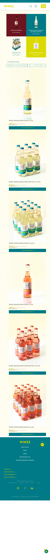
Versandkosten (13, 124)
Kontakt (38, 482)
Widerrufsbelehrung (13, 482)
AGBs (27, 482)
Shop (25, 450)
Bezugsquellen (25, 457)
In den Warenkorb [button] (26, 128)
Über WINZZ (25, 447)
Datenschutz (21, 482)
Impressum (33, 482)
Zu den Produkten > (16, 32)
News (25, 454)
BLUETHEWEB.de (35, 496)
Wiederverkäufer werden (25, 460)
